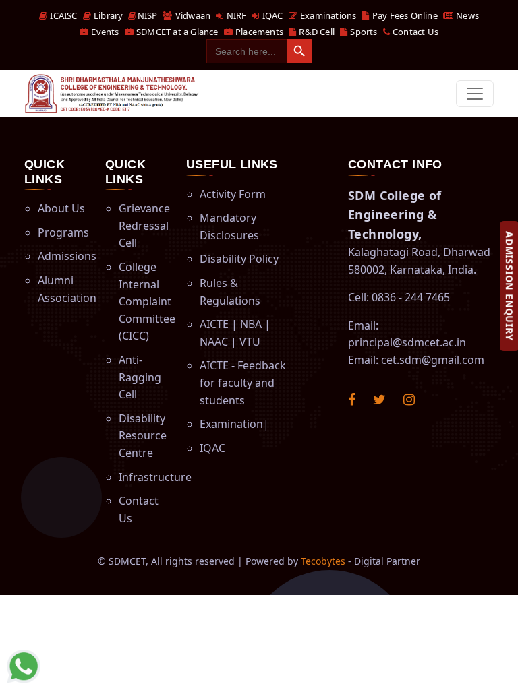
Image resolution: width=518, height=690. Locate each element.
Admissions (67, 256)
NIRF (235, 15)
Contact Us (414, 32)
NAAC (214, 341)
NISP (147, 15)
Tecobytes (323, 561)
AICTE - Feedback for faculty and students (243, 382)
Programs (63, 232)
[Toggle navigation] (475, 93)
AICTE (214, 324)
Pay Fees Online (403, 15)
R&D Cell (316, 32)
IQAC (271, 15)
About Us (61, 208)
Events (104, 32)
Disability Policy (239, 258)
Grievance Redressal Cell (144, 225)
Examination (231, 423)
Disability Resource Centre (143, 435)
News (466, 15)
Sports (362, 32)
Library (107, 15)
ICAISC (62, 15)
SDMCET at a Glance (176, 32)
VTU (249, 341)
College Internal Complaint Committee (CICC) (147, 301)
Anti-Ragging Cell (140, 377)
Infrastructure (155, 477)
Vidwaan (191, 15)
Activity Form (233, 194)
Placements (258, 32)
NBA (251, 324)
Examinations (327, 15)
